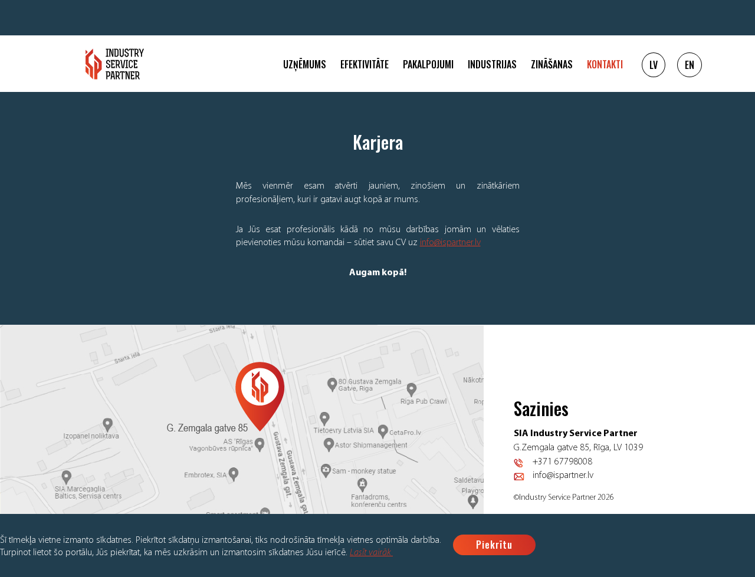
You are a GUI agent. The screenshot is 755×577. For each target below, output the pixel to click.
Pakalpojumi (428, 64)
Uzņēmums (304, 64)
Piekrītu (494, 545)
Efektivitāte (364, 64)
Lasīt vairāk (371, 553)
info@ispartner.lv (450, 243)
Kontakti (605, 64)
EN (689, 65)
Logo (115, 64)
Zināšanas (552, 64)
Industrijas (492, 64)
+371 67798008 (562, 462)
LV (653, 65)
